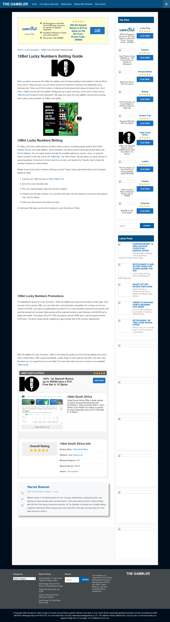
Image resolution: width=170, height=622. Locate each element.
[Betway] (127, 95)
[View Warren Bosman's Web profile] (22, 505)
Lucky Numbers (32, 49)
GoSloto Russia (24, 149)
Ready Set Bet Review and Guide (142, 285)
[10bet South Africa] (127, 138)
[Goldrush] (127, 205)
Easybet (145, 49)
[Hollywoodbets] (127, 75)
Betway (145, 91)
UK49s (99, 146)
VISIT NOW (99, 380)
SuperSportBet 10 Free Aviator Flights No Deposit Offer (143, 247)
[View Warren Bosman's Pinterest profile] (22, 499)
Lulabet (145, 161)
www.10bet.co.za (56, 178)
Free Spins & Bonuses (49, 4)
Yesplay (145, 181)
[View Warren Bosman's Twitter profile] (22, 493)
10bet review (22, 364)
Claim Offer (97, 30)
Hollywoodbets (145, 71)
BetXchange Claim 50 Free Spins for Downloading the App (143, 267)
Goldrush (145, 203)
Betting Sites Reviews (83, 4)
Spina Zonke (100, 4)
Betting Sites (66, 4)
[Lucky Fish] (127, 30)
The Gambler (15, 3)
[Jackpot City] (127, 117)
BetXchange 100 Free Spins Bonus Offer (142, 322)
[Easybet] (127, 51)
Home (34, 4)
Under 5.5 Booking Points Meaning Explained (143, 304)
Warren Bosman (38, 487)
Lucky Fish (29, 34)
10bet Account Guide (26, 94)
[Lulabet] (127, 163)
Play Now (145, 36)
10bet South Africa (80, 449)
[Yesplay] (127, 184)
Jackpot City (145, 115)
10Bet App (55, 156)
